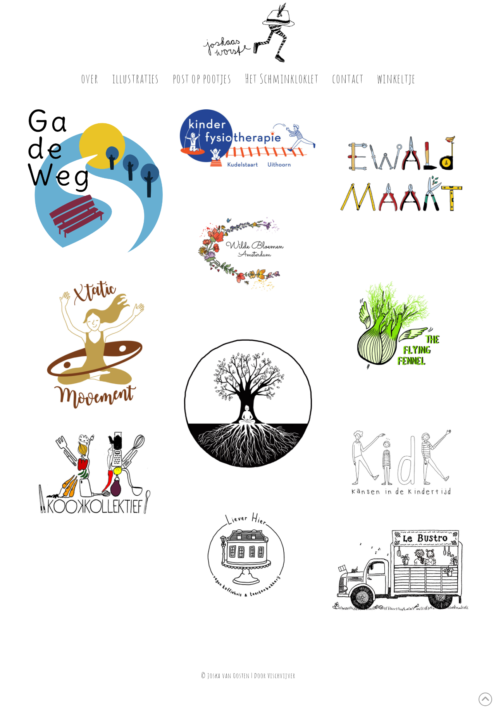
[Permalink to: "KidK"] (400, 462)
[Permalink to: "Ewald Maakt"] (400, 177)
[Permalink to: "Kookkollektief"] (95, 474)
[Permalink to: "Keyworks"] (247, 404)
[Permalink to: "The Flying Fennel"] (400, 330)
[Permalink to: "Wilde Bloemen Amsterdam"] (247, 251)
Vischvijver (281, 675)
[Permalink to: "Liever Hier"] (247, 557)
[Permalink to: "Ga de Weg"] (95, 184)
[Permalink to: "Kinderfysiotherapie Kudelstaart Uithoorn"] (247, 138)
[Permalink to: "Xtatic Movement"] (95, 344)
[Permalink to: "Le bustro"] (400, 571)
